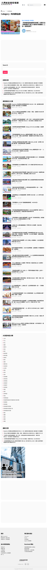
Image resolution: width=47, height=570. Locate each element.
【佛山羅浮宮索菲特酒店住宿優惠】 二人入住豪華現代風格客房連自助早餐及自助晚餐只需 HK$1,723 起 (28, 256)
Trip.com (26, 536)
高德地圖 (3, 551)
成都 (4, 361)
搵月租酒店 (26, 548)
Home (3, 11)
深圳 (4, 374)
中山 (4, 340)
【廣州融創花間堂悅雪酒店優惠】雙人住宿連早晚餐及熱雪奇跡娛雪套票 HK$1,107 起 (28, 180)
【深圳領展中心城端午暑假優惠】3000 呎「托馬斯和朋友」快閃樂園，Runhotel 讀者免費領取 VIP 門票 (28, 218)
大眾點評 (3, 550)
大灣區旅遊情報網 (28, 551)
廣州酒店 (5, 353)
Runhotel (28, 30)
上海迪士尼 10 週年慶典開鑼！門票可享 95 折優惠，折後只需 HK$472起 (27, 225)
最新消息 (5, 364)
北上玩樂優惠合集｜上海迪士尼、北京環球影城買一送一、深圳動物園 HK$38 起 (28, 286)
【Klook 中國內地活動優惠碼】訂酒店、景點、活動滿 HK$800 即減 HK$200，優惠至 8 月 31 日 (23, 85)
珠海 (23, 20)
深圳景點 (5, 380)
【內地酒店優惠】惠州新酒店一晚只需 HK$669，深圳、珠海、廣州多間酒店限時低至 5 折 (28, 278)
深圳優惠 (5, 376)
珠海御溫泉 (9, 11)
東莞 (4, 370)
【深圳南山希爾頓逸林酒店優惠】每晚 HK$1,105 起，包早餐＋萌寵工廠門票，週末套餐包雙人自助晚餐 (28, 142)
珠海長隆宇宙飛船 (7, 406)
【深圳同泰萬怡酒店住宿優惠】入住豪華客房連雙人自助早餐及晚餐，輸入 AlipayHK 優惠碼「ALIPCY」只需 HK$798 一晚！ (28, 301)
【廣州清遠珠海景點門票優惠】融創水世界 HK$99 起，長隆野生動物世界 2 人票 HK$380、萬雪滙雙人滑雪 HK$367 (28, 172)
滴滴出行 (3, 547)
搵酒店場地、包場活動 (29, 550)
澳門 (4, 391)
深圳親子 (5, 385)
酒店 (4, 412)
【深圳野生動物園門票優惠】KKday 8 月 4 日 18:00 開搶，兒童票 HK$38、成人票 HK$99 (22, 90)
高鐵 (4, 421)
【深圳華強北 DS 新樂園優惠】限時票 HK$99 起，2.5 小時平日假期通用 (28, 195)
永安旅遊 (26, 539)
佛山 (4, 342)
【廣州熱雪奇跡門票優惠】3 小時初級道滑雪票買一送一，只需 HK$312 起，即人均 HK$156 (27, 187)
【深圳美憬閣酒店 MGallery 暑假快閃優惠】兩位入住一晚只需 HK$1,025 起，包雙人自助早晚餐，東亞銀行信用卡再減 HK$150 (24, 93)
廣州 (4, 351)
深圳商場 (5, 378)
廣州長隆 (5, 355)
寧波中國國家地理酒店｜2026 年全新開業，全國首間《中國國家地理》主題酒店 (28, 248)
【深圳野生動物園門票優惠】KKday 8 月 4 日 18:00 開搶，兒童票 (28, 127)
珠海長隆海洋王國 (7, 410)
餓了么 (2, 554)
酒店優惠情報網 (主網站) (29, 547)
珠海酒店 (32, 20)
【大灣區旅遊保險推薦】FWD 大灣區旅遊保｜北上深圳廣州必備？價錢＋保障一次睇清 (28, 293)
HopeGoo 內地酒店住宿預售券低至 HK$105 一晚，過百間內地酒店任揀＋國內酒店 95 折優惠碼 (23, 83)
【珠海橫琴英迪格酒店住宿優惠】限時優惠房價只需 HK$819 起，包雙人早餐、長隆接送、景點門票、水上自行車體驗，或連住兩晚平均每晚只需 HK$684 (28, 234)
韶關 (4, 419)
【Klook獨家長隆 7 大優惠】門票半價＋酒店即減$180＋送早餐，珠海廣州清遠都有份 (28, 263)
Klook (25, 538)
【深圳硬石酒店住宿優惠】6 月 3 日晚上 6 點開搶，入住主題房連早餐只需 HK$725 (27, 240)
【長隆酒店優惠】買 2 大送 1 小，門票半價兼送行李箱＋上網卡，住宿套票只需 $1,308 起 (28, 271)
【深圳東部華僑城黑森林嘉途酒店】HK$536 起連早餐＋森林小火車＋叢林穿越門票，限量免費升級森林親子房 (28, 210)
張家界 (5, 357)
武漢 (4, 372)
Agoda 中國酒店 (27, 540)
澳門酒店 (5, 393)
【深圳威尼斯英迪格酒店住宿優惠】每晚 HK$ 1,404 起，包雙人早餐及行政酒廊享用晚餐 (28, 316)
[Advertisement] (23, 50)
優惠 (4, 344)
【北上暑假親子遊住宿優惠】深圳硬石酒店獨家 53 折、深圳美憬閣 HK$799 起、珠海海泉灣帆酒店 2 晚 (28, 157)
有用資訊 (5, 366)
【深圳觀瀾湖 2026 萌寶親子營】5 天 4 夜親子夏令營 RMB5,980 (27, 164)
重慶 (4, 414)
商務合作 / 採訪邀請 (5, 539)
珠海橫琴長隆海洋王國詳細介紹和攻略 (11, 400)
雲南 (4, 417)
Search (5, 65)
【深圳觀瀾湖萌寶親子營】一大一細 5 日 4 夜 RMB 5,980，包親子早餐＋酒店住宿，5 (28, 308)
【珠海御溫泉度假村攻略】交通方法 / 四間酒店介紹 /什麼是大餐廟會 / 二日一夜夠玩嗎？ (33, 24)
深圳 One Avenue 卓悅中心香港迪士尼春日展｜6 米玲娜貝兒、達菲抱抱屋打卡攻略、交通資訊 (28, 324)
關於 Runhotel (4, 536)
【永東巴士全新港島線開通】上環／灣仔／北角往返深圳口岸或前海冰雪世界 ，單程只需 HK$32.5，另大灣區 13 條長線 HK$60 (22, 88)
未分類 (5, 368)
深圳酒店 (5, 387)
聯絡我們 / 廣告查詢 (5, 538)
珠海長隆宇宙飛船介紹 (8, 408)
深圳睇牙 (5, 383)
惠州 (4, 359)
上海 (4, 338)
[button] (44, 5)
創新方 (5, 347)
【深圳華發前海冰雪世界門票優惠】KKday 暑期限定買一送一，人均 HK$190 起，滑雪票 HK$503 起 (28, 150)
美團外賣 (3, 548)
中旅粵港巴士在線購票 (6, 553)
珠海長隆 (5, 404)
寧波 (4, 349)
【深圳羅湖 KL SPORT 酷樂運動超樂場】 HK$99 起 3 (25, 202)
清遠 (4, 389)
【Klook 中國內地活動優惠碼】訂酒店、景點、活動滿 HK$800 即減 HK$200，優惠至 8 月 (28, 112)
